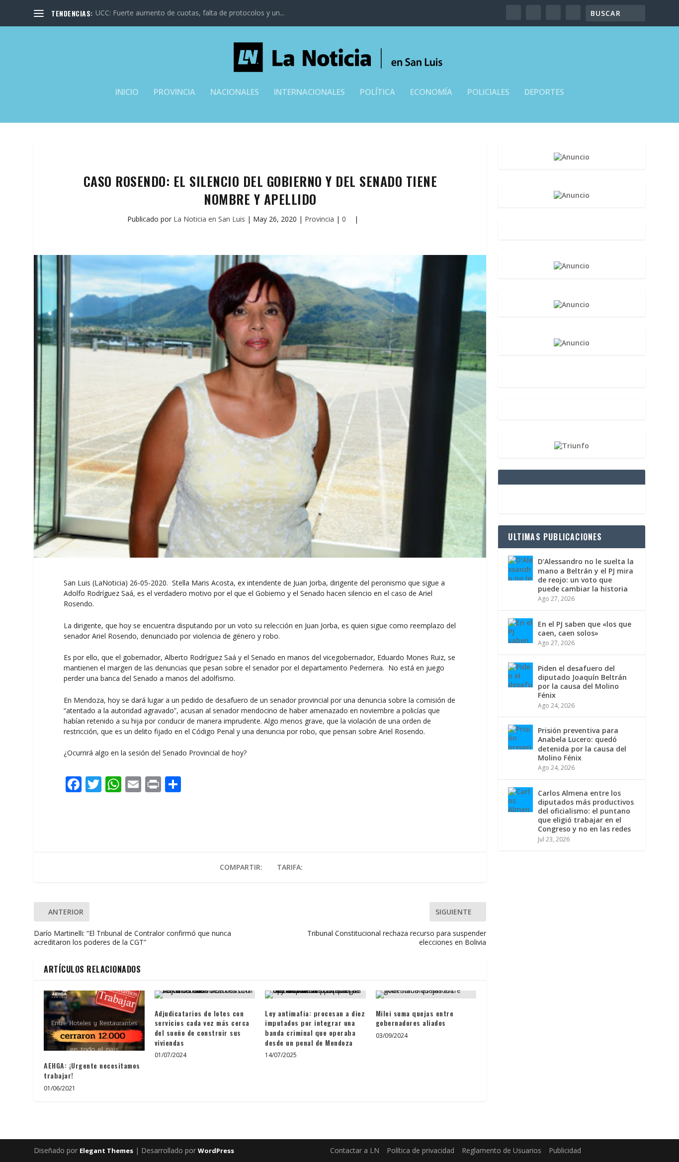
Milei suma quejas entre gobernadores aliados (415, 1018)
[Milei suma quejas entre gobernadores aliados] (426, 994)
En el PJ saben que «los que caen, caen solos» (584, 628)
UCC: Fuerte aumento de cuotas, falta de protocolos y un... (189, 12)
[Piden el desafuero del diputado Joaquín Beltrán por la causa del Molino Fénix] (520, 675)
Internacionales (309, 92)
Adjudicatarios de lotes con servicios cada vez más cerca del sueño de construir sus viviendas (202, 1028)
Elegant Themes (106, 1150)
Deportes (544, 92)
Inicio (127, 92)
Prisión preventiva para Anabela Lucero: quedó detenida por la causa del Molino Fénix (582, 744)
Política (377, 92)
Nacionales (234, 92)
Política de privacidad (420, 1150)
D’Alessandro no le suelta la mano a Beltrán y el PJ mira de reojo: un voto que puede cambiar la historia (586, 575)
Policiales (488, 92)
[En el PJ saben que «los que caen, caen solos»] (520, 630)
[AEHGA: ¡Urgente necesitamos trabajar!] (94, 1021)
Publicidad (565, 1150)
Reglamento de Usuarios (501, 1150)
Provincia (174, 92)
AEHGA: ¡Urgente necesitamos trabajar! (92, 1070)
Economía (431, 92)
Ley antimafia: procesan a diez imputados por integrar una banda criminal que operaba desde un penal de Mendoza (315, 1028)
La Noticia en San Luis (209, 219)
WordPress (216, 1150)
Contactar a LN (354, 1150)
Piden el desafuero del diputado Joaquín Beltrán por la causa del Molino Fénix (582, 682)
